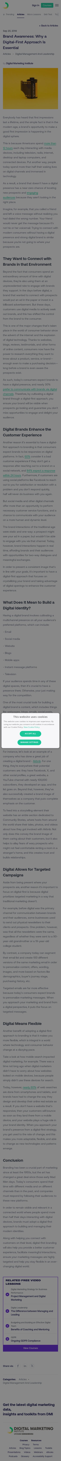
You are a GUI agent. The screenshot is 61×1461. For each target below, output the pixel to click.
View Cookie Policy (32, 727)
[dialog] (30, 730)
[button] (30, 742)
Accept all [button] (30, 733)
